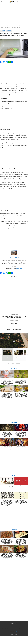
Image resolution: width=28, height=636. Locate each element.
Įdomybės (9, 25)
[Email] (16, 624)
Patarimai (14, 369)
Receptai (14, 529)
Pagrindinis (2, 25)
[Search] (26, 2)
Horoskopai (14, 422)
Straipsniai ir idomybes (14, 631)
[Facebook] (12, 624)
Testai (14, 475)
